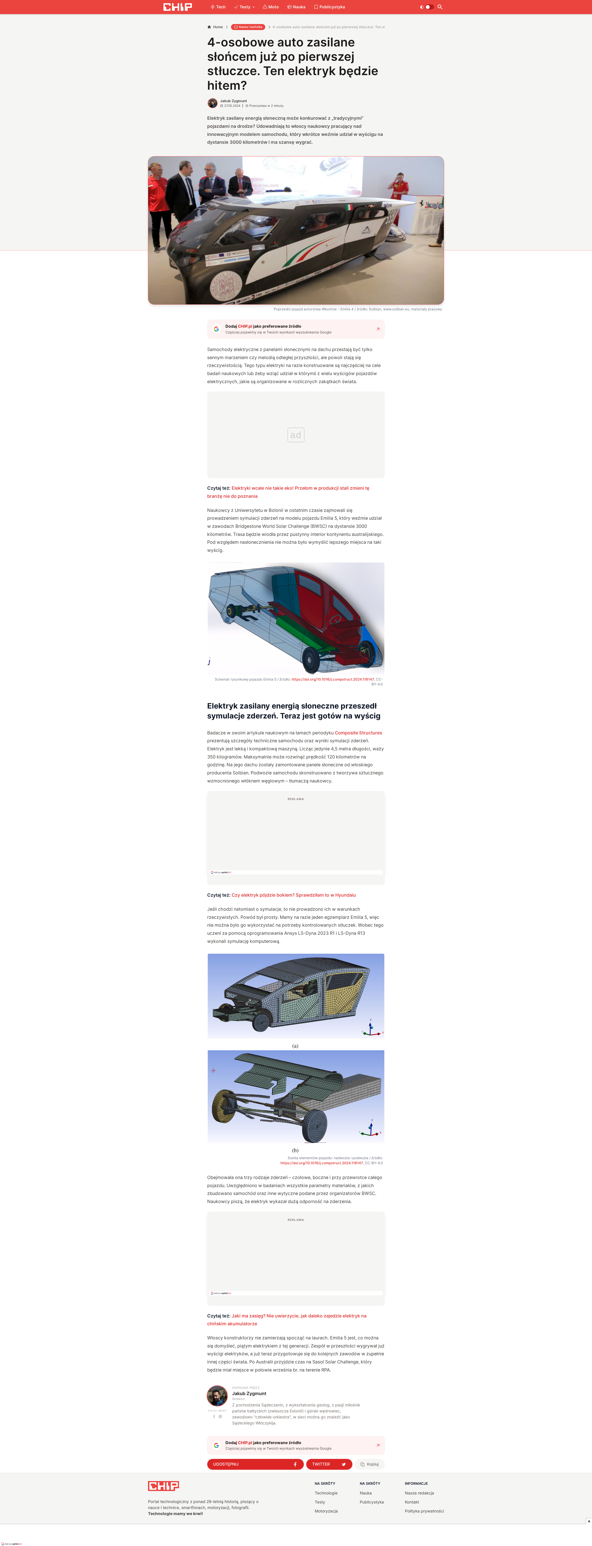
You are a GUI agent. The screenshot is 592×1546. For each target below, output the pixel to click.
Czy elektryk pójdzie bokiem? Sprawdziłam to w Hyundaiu (294, 895)
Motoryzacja (326, 1511)
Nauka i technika (250, 27)
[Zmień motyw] (427, 6)
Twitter (321, 1464)
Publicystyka (332, 6)
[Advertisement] (296, 835)
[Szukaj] (440, 7)
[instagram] (220, 1416)
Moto (273, 6)
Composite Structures (358, 733)
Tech (221, 6)
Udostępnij (226, 1464)
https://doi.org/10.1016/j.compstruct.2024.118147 (333, 679)
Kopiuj (373, 1464)
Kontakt (412, 1502)
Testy (245, 6)
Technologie (326, 1493)
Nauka (299, 6)
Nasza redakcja (419, 1493)
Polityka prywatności (424, 1511)
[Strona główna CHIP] (177, 7)
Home (218, 27)
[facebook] (214, 1416)
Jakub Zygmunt (233, 101)
